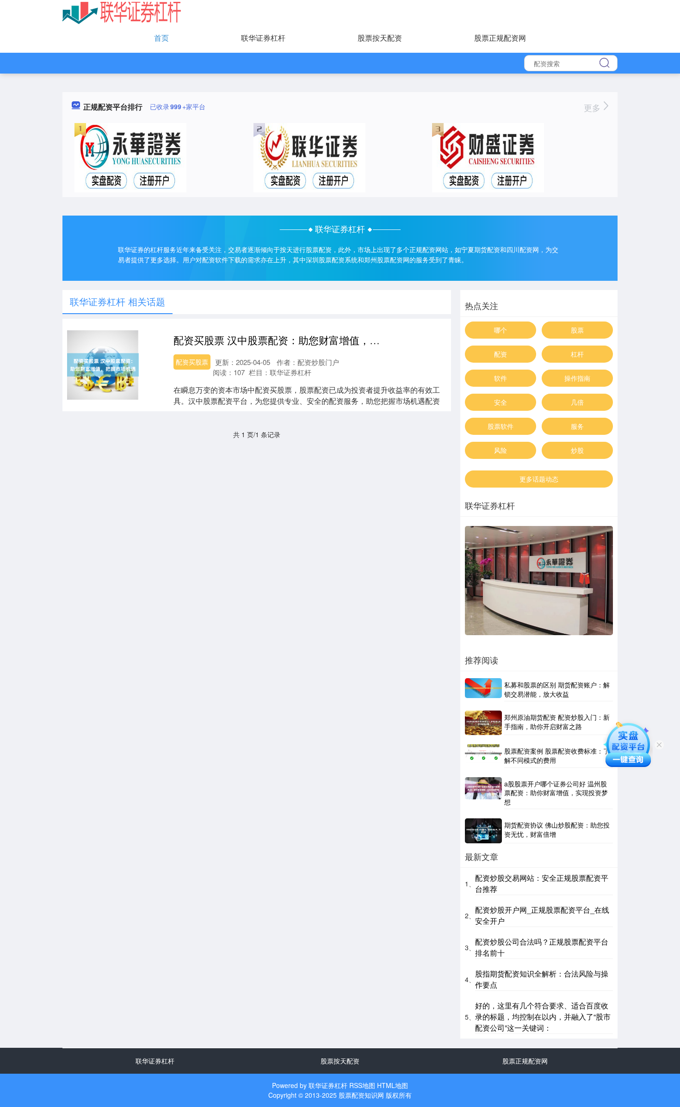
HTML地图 (392, 1085)
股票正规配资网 (500, 37)
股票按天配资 (380, 37)
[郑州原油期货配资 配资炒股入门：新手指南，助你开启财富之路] (483, 723)
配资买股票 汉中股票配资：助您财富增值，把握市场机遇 (302, 340)
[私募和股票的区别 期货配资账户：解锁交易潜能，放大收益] (483, 689)
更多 (593, 107)
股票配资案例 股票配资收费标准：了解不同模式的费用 (557, 755)
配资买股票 (192, 361)
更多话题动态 (538, 478)
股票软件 (500, 426)
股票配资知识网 (361, 1095)
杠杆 (577, 354)
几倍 (577, 402)
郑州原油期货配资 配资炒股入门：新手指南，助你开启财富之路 (557, 721)
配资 (500, 354)
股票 (577, 329)
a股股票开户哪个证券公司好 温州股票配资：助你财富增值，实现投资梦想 (556, 792)
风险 (500, 450)
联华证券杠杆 (263, 37)
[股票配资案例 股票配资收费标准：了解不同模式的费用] (483, 755)
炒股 (577, 450)
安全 (500, 402)
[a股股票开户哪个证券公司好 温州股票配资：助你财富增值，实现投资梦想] (483, 793)
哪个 (500, 329)
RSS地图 (362, 1085)
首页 (161, 37)
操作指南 (577, 378)
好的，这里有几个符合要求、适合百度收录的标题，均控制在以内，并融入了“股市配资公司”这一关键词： (543, 1016)
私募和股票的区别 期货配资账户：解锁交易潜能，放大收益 (557, 689)
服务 (577, 426)
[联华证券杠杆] (121, 12)
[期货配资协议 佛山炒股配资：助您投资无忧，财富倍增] (483, 830)
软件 (500, 378)
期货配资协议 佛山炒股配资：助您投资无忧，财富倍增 (557, 829)
